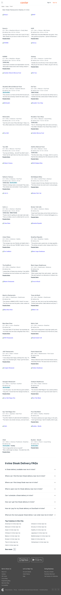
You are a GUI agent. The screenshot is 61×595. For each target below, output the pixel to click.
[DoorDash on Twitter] (56, 590)
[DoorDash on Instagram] (58, 590)
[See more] (14, 549)
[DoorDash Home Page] (24, 3)
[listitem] (9, 524)
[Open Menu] (2, 2)
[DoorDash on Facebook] (53, 590)
